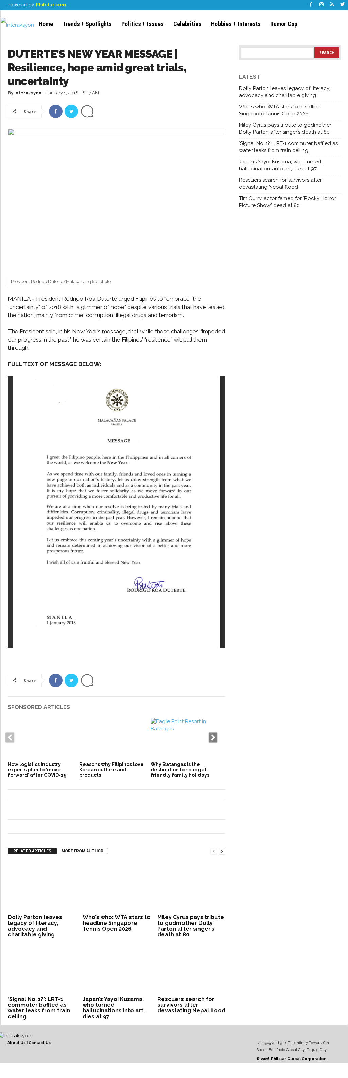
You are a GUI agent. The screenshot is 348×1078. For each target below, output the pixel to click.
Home (46, 24)
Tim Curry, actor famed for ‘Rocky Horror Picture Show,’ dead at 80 (287, 201)
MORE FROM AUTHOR (82, 851)
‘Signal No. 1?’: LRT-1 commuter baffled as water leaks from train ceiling (39, 1008)
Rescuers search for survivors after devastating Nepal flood (191, 1005)
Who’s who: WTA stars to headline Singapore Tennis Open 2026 (117, 923)
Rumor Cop (283, 24)
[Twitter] (342, 5)
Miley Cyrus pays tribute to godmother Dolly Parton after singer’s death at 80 (190, 926)
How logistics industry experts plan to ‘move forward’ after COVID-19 (37, 770)
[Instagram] (321, 5)
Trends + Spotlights (87, 24)
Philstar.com (51, 4)
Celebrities (187, 24)
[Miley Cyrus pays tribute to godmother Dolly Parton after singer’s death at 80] (191, 886)
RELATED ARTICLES (32, 851)
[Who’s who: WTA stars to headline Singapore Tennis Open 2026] (117, 886)
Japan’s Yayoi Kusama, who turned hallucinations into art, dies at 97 (114, 1008)
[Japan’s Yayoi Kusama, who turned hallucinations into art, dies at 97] (117, 968)
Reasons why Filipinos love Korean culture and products (111, 770)
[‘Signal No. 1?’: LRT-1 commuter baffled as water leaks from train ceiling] (42, 968)
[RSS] (332, 5)
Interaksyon (27, 92)
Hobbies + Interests (236, 24)
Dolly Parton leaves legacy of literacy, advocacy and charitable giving (35, 926)
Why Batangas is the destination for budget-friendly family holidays (180, 770)
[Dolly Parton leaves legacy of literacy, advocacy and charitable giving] (42, 886)
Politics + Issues (142, 24)
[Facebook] (311, 5)
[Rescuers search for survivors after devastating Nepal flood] (191, 968)
